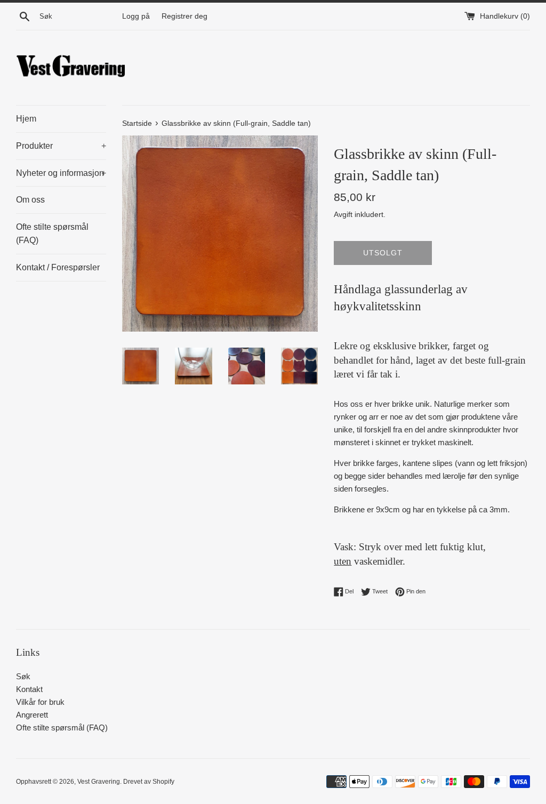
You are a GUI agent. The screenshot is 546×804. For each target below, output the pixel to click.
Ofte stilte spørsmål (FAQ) (52, 233)
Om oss (30, 199)
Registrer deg (184, 16)
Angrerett (32, 714)
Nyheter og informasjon (61, 173)
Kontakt (29, 689)
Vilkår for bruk (40, 701)
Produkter (61, 145)
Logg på (136, 16)
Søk (23, 676)
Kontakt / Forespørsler (58, 267)
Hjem (26, 118)
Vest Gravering (98, 781)
